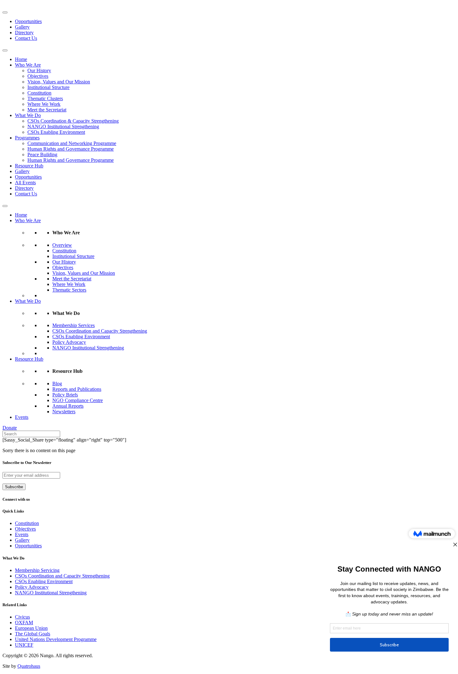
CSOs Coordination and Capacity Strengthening (99, 331)
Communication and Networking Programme (71, 143)
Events (21, 417)
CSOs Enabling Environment (56, 132)
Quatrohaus (28, 666)
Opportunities (28, 21)
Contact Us (26, 38)
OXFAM (24, 622)
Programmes (27, 137)
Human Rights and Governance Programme (70, 149)
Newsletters (63, 411)
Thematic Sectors (69, 290)
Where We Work (43, 104)
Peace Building (42, 154)
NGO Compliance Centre (77, 400)
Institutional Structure (48, 87)
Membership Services (73, 325)
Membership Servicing (37, 570)
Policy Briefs (65, 394)
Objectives (37, 76)
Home (21, 59)
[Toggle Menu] (4, 12)
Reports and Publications (76, 389)
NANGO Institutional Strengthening (63, 126)
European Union (31, 628)
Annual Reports (67, 406)
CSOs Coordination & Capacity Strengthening (73, 121)
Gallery (22, 27)
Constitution (39, 93)
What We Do (28, 115)
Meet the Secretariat (46, 109)
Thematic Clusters (45, 98)
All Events (25, 182)
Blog (57, 383)
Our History (39, 70)
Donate (9, 427)
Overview (62, 245)
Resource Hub (29, 165)
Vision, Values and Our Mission (58, 81)
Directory (24, 32)
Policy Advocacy (69, 342)
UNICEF (24, 645)
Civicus (22, 617)
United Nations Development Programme (56, 639)
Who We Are (28, 65)
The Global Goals (32, 633)
